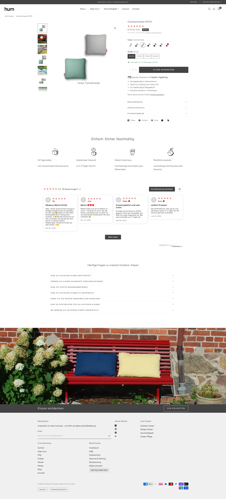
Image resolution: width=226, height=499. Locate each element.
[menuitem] (83, 9)
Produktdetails (136, 108)
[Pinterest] (116, 433)
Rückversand (157, 33)
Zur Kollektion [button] (176, 408)
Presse (40, 459)
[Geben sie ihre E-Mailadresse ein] (109, 436)
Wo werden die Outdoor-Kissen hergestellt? (75, 310)
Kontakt (135, 9)
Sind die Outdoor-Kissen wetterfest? (71, 275)
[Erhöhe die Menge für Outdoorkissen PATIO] (136, 70)
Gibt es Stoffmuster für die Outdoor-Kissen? (75, 304)
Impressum (94, 448)
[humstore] (9, 9)
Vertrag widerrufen (99, 470)
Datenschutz (94, 455)
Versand (148, 33)
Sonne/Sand (130, 45)
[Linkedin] (116, 436)
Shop (82, 9)
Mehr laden (113, 237)
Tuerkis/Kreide (143, 45)
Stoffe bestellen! (157, 95)
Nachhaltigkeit (110, 9)
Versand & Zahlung (97, 459)
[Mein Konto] (214, 9)
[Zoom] (115, 28)
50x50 (139, 56)
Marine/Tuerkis (155, 45)
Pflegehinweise (136, 113)
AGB (91, 451)
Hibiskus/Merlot (167, 45)
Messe (40, 466)
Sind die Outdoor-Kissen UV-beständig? (72, 293)
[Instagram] (116, 429)
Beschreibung (135, 102)
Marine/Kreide (149, 45)
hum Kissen (9, 16)
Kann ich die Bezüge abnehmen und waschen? (75, 299)
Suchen (41, 448)
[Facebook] (116, 425)
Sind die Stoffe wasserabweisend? (69, 287)
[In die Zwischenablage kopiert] (168, 120)
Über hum (94, 9)
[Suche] (209, 9)
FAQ (39, 455)
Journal (125, 9)
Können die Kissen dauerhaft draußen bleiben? (77, 281)
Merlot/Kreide (161, 45)
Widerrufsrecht (95, 466)
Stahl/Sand (137, 45)
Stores (40, 462)
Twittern (145, 120)
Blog (40, 469)
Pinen (156, 120)
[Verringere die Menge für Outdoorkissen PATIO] (129, 70)
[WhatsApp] (162, 120)
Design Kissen (146, 429)
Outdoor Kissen (147, 426)
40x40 (131, 56)
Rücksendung (95, 462)
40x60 (155, 56)
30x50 (147, 56)
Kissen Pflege (146, 436)
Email (40, 431)
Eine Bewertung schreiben (162, 189)
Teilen (133, 120)
